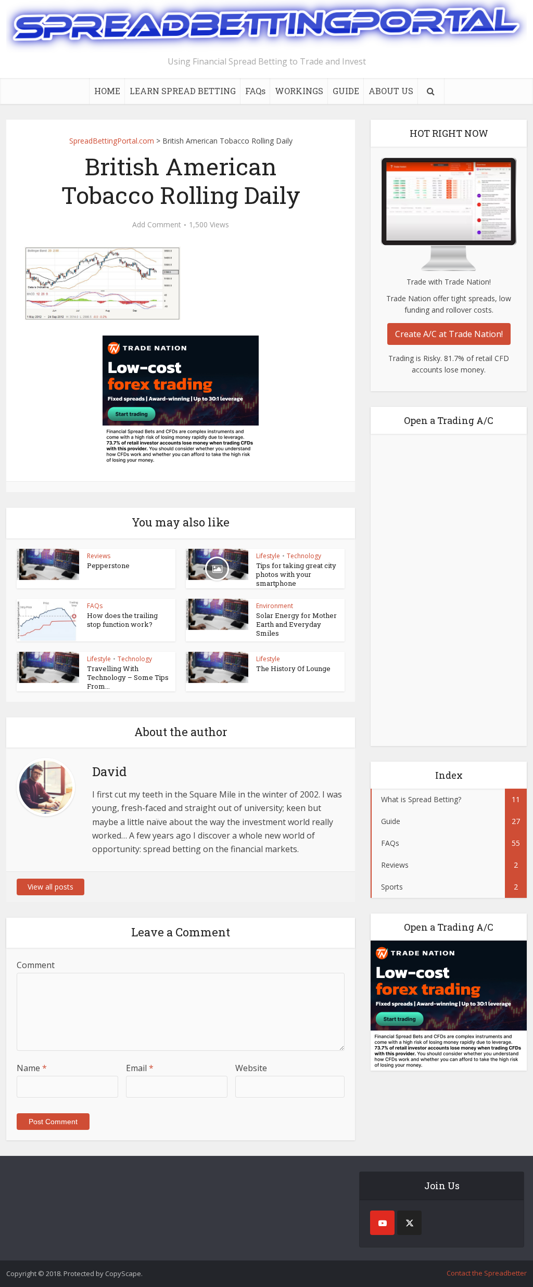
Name (32, 1068)
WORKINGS (299, 90)
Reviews (98, 555)
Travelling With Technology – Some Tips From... (128, 677)
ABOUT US (391, 90)
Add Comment (156, 224)
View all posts (50, 887)
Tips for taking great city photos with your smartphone (296, 574)
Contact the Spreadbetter (487, 1273)
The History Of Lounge (293, 668)
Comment (36, 965)
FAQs (255, 90)
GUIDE (346, 90)
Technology (304, 555)
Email (140, 1068)
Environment (274, 605)
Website (251, 1068)
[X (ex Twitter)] (409, 1223)
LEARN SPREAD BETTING (183, 90)
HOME (107, 90)
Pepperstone (108, 565)
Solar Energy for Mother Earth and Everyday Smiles (296, 624)
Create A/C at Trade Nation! (449, 334)
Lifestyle (268, 555)
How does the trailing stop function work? (122, 620)
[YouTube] (382, 1223)
